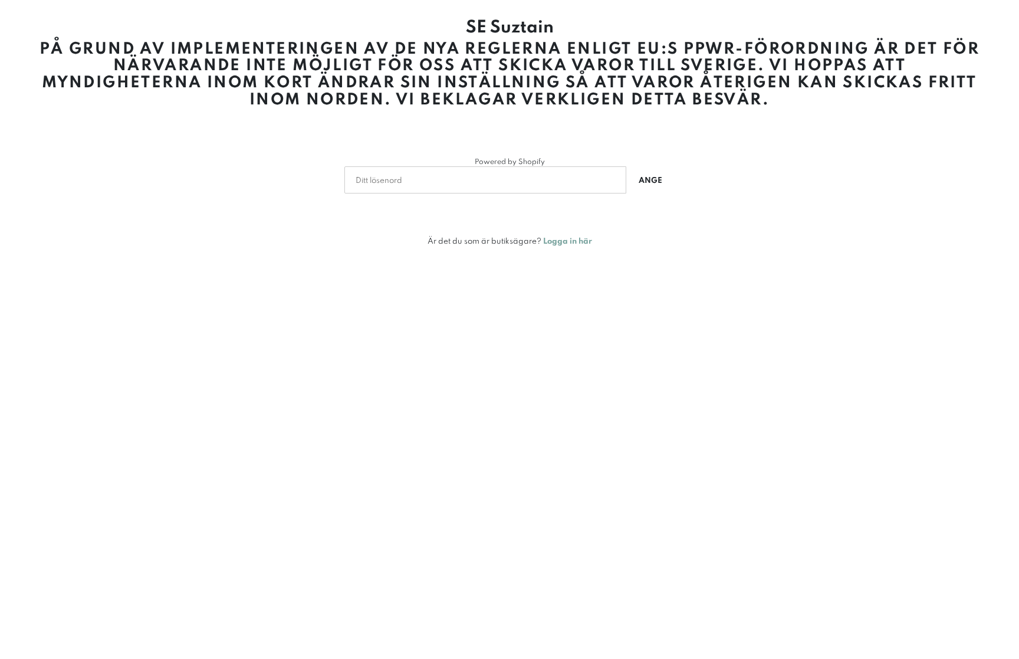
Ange (650, 180)
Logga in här (567, 240)
